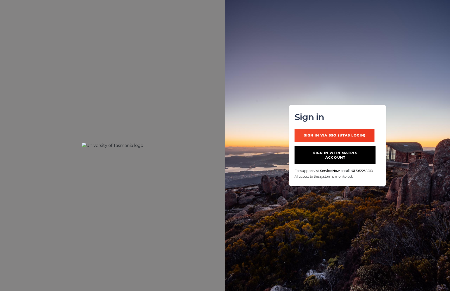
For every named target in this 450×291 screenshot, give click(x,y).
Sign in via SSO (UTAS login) (335, 135)
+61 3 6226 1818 (361, 171)
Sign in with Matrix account (335, 155)
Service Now (330, 171)
